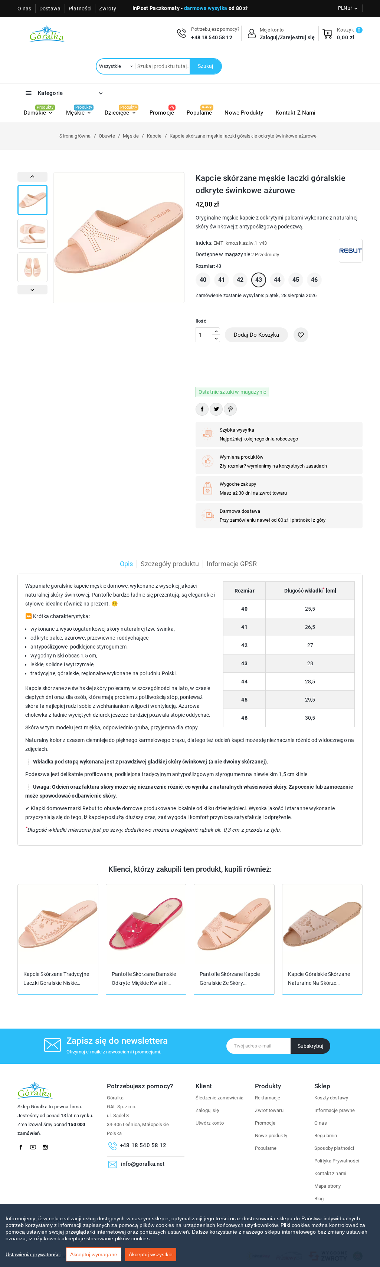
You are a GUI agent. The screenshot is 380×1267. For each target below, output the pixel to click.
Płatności (80, 8)
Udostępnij (202, 409)
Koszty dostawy (331, 1098)
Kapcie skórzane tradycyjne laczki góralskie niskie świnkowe (56, 978)
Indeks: (204, 243)
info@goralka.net (142, 1164)
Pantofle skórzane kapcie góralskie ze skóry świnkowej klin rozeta (230, 978)
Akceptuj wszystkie (151, 1254)
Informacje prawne (334, 1110)
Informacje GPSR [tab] (232, 564)
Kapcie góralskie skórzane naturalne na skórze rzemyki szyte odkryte (319, 978)
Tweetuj (216, 409)
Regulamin (325, 1135)
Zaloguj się (207, 1110)
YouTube (35, 1145)
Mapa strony (327, 1186)
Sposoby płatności (334, 1148)
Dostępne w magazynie (223, 254)
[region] (190, 1235)
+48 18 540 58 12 (211, 37)
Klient (204, 1086)
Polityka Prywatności (336, 1161)
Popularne (265, 1148)
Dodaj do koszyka (256, 334)
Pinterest (230, 409)
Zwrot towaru (269, 1110)
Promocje (265, 1123)
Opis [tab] (126, 564)
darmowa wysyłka (205, 8)
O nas (24, 8)
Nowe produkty (271, 1135)
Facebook (23, 1145)
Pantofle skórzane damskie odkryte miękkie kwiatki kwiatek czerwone (144, 978)
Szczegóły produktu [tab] (170, 564)
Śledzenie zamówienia (219, 1098)
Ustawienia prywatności (33, 1254)
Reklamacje (268, 1098)
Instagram (47, 1145)
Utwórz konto (210, 1123)
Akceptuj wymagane (93, 1254)
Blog (319, 1198)
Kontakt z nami (330, 1173)
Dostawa (50, 8)
